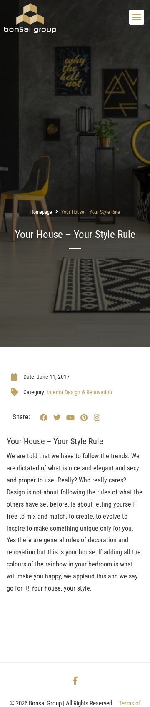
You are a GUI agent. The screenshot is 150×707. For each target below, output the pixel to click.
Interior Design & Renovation (79, 392)
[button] (136, 17)
